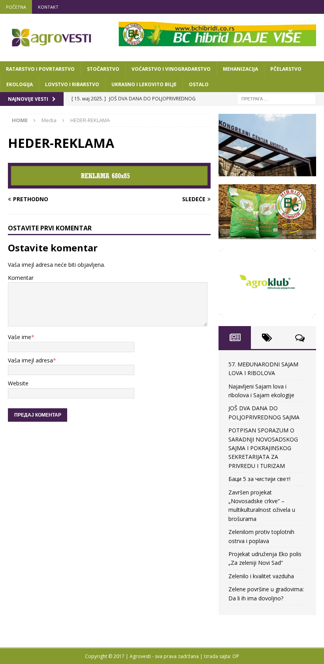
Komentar (21, 277)
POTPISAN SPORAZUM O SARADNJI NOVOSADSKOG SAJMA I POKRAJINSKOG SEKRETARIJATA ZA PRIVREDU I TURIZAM (263, 448)
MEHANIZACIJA (240, 69)
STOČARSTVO (103, 69)
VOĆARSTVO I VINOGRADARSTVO (171, 69)
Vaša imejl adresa (30, 360)
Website (18, 383)
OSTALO (199, 84)
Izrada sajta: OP (221, 656)
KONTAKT (48, 7)
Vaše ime (19, 337)
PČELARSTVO (285, 69)
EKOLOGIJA (19, 84)
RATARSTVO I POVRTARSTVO (40, 69)
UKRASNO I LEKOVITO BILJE (144, 84)
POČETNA (16, 7)
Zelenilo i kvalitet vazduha (261, 576)
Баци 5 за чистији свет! (259, 479)
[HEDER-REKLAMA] (109, 183)
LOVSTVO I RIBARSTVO (72, 84)
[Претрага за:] (276, 98)
